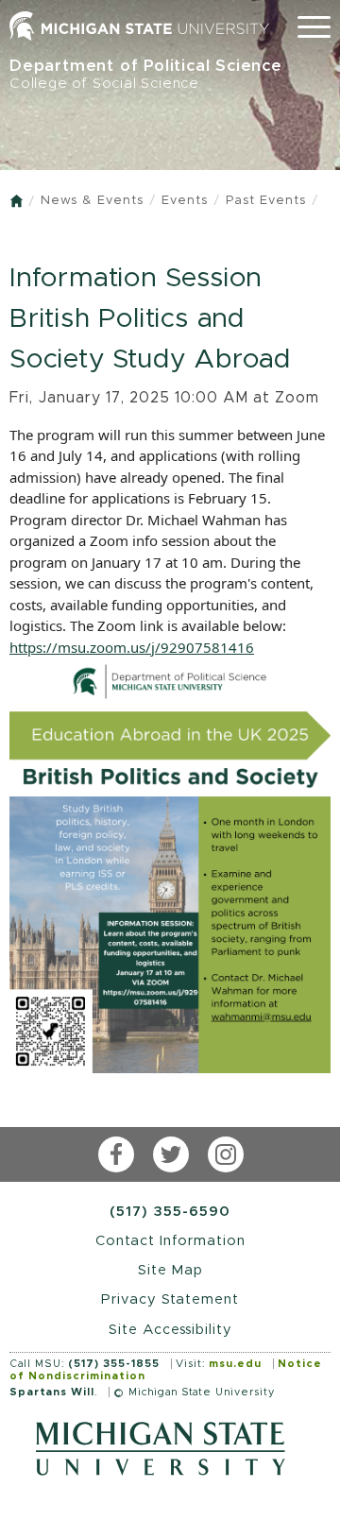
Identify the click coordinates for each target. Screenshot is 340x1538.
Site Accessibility (170, 1330)
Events (185, 201)
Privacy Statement (170, 1299)
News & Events (92, 201)
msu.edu (235, 1364)
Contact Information (170, 1241)
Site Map (170, 1270)
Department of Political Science (145, 74)
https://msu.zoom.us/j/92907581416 (131, 647)
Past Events (266, 201)
